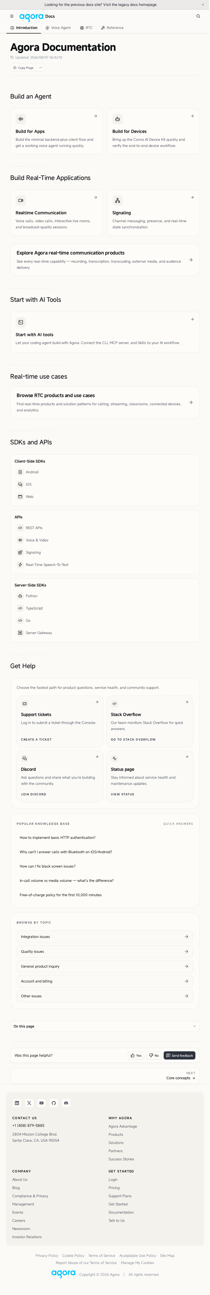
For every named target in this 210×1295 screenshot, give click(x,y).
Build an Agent (30, 96)
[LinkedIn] (17, 1103)
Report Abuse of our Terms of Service (86, 1262)
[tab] (23, 28)
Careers (18, 1220)
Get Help (22, 666)
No (157, 1055)
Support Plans (120, 1195)
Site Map (167, 1255)
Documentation (121, 1212)
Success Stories (121, 1159)
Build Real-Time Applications (50, 178)
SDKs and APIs (31, 442)
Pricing (114, 1187)
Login (113, 1179)
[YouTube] (41, 1103)
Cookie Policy (73, 1255)
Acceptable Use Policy (137, 1255)
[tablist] (67, 28)
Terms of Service (101, 1255)
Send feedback (182, 1055)
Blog (16, 1187)
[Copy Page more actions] (40, 67)
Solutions (116, 1142)
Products (116, 1134)
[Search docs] (198, 16)
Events (17, 1212)
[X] (29, 1103)
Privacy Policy (47, 1255)
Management (23, 1204)
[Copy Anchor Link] (55, 96)
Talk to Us (117, 1220)
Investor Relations (27, 1236)
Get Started (118, 1204)
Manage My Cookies (137, 1262)
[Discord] (66, 1103)
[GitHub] (53, 1103)
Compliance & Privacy (30, 1195)
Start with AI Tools (35, 299)
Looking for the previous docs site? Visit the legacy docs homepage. (118, 4)
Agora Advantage (123, 1126)
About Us (19, 1179)
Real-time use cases (38, 376)
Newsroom (21, 1228)
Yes (138, 1055)
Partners (116, 1150)
